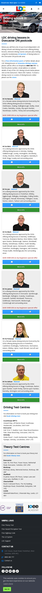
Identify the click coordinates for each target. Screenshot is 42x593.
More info (21, 124)
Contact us (8, 561)
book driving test (13, 416)
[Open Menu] (3, 9)
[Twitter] (10, 571)
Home (4, 28)
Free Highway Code (8, 533)
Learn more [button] (8, 584)
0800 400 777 (9, 557)
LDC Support (6, 541)
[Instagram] (13, 571)
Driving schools (14, 28)
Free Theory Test (8, 525)
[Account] (31, 9)
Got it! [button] (7, 589)
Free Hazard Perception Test (12, 529)
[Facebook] (36, 3)
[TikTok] (17, 571)
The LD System (7, 537)
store (14, 77)
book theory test (13, 456)
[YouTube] (40, 3)
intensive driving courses (27, 63)
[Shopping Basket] (38, 9)
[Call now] (10, 9)
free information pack (14, 61)
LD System (22, 54)
